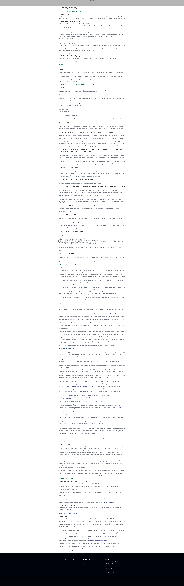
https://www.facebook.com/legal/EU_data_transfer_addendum (72, 346)
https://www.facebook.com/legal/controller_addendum (72, 337)
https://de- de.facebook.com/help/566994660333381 (98, 346)
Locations (110, 3)
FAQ (106, 3)
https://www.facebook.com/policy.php (66, 348)
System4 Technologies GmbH (72, 583)
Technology (100, 3)
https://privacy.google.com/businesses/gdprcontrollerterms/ (71, 538)
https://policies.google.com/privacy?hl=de (67, 513)
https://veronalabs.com (64, 419)
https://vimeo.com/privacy (89, 499)
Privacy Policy (84, 564)
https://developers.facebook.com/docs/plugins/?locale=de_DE (102, 313)
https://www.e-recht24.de (67, 550)
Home (94, 3)
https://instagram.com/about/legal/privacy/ (92, 401)
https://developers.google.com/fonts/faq (91, 511)
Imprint (83, 562)
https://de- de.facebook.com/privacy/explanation (97, 322)
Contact (117, 3)
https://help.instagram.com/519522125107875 (96, 397)
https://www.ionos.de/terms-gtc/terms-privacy (101, 73)
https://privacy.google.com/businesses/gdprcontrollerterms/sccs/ (101, 538)
